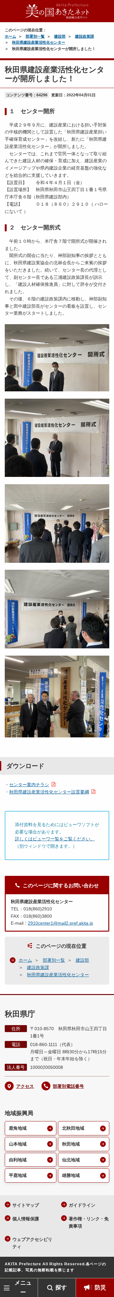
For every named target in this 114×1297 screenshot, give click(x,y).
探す (61, 1287)
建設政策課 (84, 36)
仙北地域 (71, 1159)
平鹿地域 (18, 1175)
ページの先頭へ (103, 1268)
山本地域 (18, 1143)
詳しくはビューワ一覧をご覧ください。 (55, 838)
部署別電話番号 (68, 1086)
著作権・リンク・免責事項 (89, 1222)
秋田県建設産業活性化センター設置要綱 (49, 791)
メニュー (23, 1287)
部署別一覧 (35, 36)
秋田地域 (71, 1143)
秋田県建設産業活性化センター (38, 42)
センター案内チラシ (29, 784)
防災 (100, 1287)
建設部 (60, 36)
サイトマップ (25, 1205)
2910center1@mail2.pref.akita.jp (60, 923)
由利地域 (18, 1159)
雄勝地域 (71, 1175)
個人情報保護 (25, 1218)
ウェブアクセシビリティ (32, 1243)
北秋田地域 (73, 1128)
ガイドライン (82, 1205)
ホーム (10, 36)
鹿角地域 (18, 1128)
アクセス (25, 1086)
